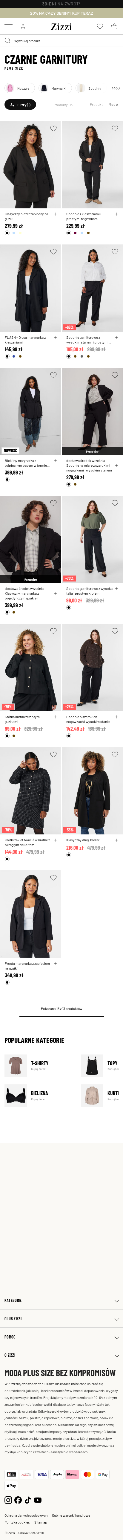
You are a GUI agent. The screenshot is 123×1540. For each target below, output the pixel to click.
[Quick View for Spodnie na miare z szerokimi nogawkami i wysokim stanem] (116, 465)
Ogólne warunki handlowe (71, 1515)
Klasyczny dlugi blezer (82, 839)
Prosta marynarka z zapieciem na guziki (27, 965)
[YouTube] (37, 1499)
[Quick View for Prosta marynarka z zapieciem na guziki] (55, 963)
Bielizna (38, 1095)
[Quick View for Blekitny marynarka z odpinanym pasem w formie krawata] (55, 460)
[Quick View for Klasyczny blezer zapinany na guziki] (55, 214)
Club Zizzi (12, 1318)
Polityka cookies (17, 1522)
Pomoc (10, 1336)
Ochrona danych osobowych (25, 1515)
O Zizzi (9, 1355)
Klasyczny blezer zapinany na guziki (26, 216)
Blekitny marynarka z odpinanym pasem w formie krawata (26, 463)
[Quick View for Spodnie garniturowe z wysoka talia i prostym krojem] (116, 588)
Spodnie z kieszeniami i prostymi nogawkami (83, 216)
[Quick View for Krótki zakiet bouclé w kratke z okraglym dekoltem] (55, 840)
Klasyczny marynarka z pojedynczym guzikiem (22, 595)
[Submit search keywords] (8, 41)
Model (114, 104)
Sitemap (40, 1522)
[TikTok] (28, 1499)
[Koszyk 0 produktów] (114, 26)
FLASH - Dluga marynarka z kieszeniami (25, 339)
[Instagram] (8, 1499)
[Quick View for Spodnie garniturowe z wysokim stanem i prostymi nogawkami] (116, 337)
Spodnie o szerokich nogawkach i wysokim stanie (88, 719)
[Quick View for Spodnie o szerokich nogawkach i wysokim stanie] (116, 717)
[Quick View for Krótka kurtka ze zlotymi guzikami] (55, 717)
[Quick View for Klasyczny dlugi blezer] (116, 840)
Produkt (96, 104)
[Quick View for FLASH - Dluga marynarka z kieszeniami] (55, 337)
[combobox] (61, 41)
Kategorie (13, 1300)
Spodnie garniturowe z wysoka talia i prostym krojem (89, 591)
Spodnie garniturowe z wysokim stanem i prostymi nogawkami (87, 339)
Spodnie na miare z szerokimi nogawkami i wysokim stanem (89, 467)
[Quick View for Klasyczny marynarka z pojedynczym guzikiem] (55, 593)
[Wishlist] (53, 128)
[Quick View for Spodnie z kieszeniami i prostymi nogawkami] (116, 214)
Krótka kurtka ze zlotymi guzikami (23, 719)
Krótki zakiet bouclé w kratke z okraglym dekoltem (27, 842)
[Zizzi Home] (61, 26)
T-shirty (38, 1065)
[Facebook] (18, 1499)
